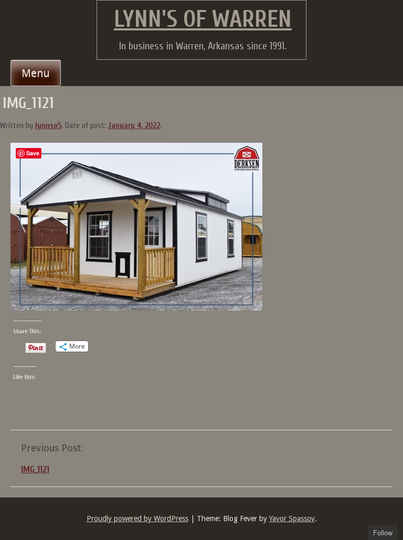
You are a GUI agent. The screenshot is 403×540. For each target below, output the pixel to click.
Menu (36, 73)
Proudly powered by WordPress (137, 518)
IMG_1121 (35, 469)
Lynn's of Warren (203, 19)
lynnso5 (48, 125)
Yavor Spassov (292, 518)
